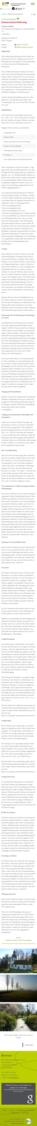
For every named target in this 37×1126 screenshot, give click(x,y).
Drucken (15, 940)
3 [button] (21, 9)
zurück (18, 938)
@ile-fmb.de (14, 1078)
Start (4, 14)
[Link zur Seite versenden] (31, 14)
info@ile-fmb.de (27, 47)
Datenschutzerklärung (26, 1110)
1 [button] (16, 9)
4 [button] (24, 9)
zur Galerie (29, 1045)
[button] (18, 1094)
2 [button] (19, 9)
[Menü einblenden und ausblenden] (33, 4)
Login (12, 1110)
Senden (8, 940)
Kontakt (26, 1113)
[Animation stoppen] (13, 8)
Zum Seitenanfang (25, 940)
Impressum (15, 1113)
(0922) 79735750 (22, 45)
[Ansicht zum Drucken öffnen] (34, 14)
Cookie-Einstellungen (10, 18)
